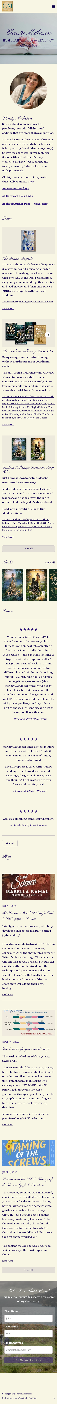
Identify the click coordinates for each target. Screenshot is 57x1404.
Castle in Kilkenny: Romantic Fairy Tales (28, 470)
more (31, 181)
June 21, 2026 (10, 1042)
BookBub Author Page (16, 203)
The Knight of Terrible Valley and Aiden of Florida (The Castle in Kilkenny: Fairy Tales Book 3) (28, 414)
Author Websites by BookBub (24, 1398)
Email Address (13, 1342)
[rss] (54, 1399)
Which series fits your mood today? (26, 1049)
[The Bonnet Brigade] (28, 240)
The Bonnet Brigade (17, 258)
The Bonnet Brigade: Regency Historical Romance (27, 301)
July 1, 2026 (9, 906)
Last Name (11, 1326)
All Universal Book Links (17, 196)
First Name (11, 1311)
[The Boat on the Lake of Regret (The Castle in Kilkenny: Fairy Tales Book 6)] (12, 585)
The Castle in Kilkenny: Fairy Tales (27, 351)
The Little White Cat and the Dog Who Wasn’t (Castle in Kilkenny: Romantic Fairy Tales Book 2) (28, 526)
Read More (7, 994)
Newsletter (41, 203)
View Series (8, 308)
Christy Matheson (24, 1394)
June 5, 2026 (9, 1172)
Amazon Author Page (15, 188)
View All (28, 548)
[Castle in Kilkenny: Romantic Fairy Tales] (28, 449)
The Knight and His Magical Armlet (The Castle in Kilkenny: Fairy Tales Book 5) (28, 403)
